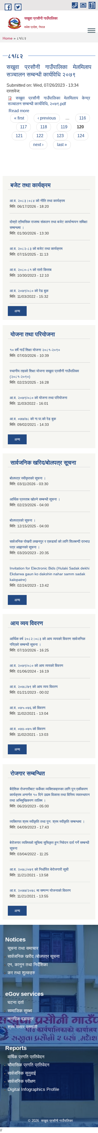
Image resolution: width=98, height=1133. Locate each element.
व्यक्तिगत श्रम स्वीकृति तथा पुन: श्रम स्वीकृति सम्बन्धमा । (47, 821)
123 (60, 136)
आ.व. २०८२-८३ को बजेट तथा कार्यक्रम (36, 248)
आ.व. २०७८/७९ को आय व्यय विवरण (34, 687)
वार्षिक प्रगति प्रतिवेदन (26, 1056)
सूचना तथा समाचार (23, 948)
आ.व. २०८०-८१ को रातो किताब (30, 270)
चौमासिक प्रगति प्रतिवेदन (28, 1064)
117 (23, 127)
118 (43, 127)
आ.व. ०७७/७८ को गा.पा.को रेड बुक (33, 419)
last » (62, 144)
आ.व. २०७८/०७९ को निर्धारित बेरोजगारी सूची (39, 869)
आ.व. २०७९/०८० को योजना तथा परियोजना (38, 398)
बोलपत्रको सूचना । (23, 520)
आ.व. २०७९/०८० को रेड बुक (29, 291)
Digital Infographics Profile (33, 1089)
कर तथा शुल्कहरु (21, 972)
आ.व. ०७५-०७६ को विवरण (27, 708)
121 (19, 136)
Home (8, 38)
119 (64, 127)
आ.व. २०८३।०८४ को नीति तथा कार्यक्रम (37, 201)
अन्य (17, 311)
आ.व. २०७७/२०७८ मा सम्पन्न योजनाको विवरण (40, 890)
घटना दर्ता (16, 1002)
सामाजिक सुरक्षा (20, 1010)
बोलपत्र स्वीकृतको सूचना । (28, 478)
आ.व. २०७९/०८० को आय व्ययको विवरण (36, 665)
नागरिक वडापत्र (20, 1018)
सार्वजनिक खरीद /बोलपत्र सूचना (34, 956)
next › (38, 144)
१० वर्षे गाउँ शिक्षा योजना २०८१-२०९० (35, 350)
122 (39, 136)
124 (80, 136)
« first (19, 118)
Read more (19, 111)
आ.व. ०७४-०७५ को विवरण (27, 729)
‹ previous (47, 118)
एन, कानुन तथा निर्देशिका (28, 964)
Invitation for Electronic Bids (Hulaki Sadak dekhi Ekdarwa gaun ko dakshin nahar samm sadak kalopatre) (49, 574)
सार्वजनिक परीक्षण (21, 1081)
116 (82, 118)
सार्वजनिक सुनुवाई (22, 1073)
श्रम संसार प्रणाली (22, 1026)
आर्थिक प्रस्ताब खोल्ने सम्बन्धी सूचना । (35, 499)
